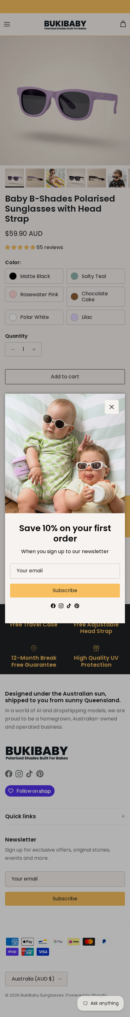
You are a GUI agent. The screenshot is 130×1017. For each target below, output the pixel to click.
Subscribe (65, 590)
